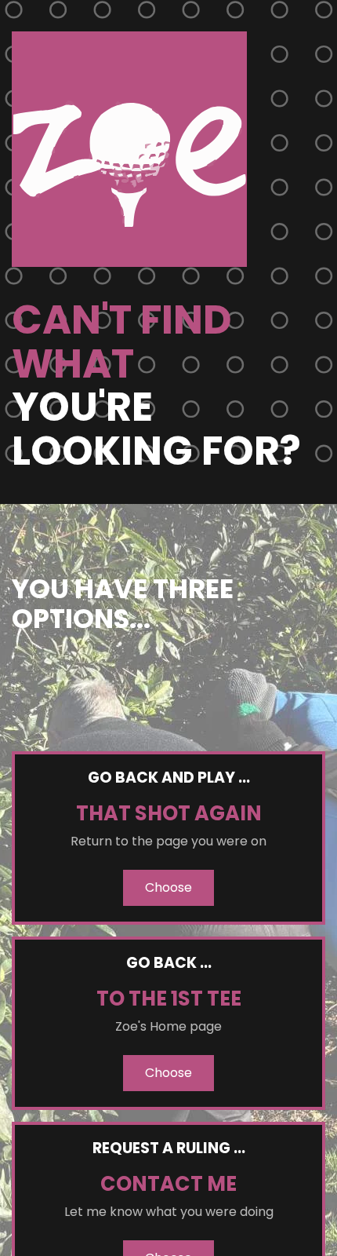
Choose (168, 887)
